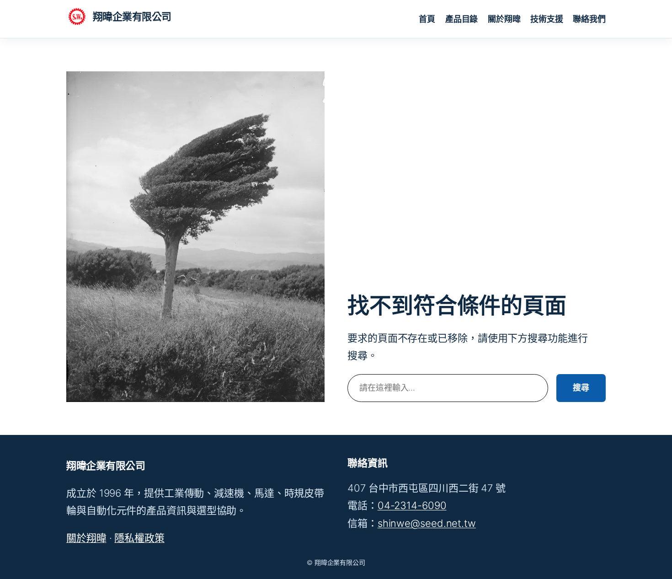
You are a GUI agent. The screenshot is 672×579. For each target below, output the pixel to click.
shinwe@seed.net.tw (427, 523)
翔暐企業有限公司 (132, 16)
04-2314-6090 (412, 505)
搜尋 (581, 387)
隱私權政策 (139, 538)
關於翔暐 (86, 538)
